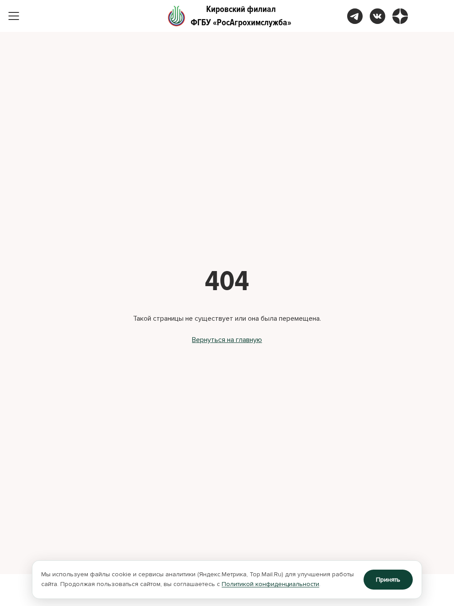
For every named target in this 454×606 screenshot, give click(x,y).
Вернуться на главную (227, 339)
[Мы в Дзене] (400, 16)
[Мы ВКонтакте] (377, 16)
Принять (388, 579)
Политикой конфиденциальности (270, 584)
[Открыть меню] (13, 16)
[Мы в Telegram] (355, 16)
